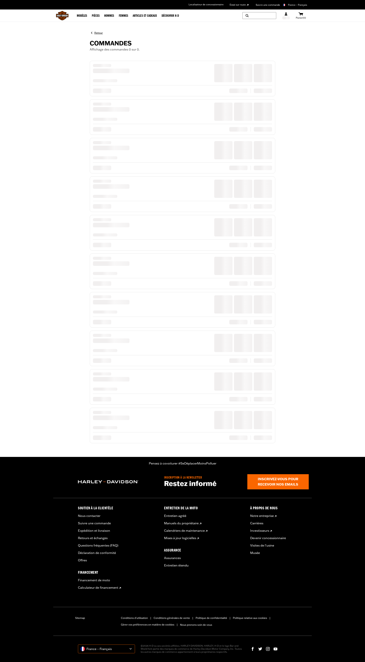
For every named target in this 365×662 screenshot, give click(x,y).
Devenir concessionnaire (268, 538)
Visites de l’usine (262, 545)
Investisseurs (259, 530)
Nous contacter (89, 516)
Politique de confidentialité (211, 617)
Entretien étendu (176, 565)
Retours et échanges (93, 538)
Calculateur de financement (98, 587)
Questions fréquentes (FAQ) (98, 545)
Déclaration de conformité (97, 553)
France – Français (297, 4)
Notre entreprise (262, 516)
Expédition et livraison (94, 530)
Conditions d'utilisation (134, 617)
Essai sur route (238, 4)
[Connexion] (286, 15)
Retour (98, 33)
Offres (82, 560)
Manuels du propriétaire (181, 523)
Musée (255, 553)
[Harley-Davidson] (118, 481)
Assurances (172, 558)
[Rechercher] (259, 15)
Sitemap (80, 617)
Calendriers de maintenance (184, 530)
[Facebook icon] (252, 649)
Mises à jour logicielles (180, 538)
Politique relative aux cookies (250, 617)
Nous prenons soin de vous (196, 624)
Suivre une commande (268, 4)
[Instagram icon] (268, 649)
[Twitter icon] (260, 649)
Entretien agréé (175, 516)
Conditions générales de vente (172, 617)
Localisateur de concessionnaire (206, 4)
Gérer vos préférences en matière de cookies (147, 624)
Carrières (256, 523)
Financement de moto (94, 580)
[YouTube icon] (275, 649)
